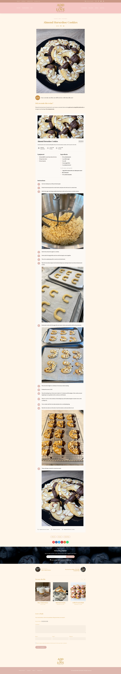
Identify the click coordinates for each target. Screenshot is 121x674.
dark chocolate (68, 174)
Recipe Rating (38, 621)
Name (36, 636)
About (18, 1)
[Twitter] (59, 542)
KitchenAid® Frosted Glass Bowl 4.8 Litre (48, 157)
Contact (24, 1)
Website (71, 636)
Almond (53, 536)
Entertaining (25, 7)
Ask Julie (102, 7)
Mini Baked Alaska (60, 602)
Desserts (56, 18)
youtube (101, 1)
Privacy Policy (22, 670)
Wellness (91, 7)
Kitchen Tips (37, 1)
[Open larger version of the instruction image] (62, 221)
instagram (96, 1)
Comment (37, 624)
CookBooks (84, 7)
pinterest (103, 1)
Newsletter (30, 1)
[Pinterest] (62, 542)
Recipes (18, 7)
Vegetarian (64, 18)
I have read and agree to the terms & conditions (61, 559)
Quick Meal (67, 536)
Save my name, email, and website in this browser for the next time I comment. (51, 643)
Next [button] (84, 579)
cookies (60, 536)
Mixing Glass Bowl (43, 159)
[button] (81, 117)
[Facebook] (56, 542)
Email (53, 636)
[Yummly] (64, 542)
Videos (96, 7)
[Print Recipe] (78, 117)
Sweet (60, 18)
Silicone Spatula (42, 161)
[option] (42, 593)
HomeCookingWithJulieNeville (76, 107)
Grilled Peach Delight (78, 602)
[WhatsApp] (67, 542)
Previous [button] (82, 579)
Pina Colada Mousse (43, 602)
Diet (32, 7)
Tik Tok (98, 1)
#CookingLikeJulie (50, 109)
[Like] (53, 542)
